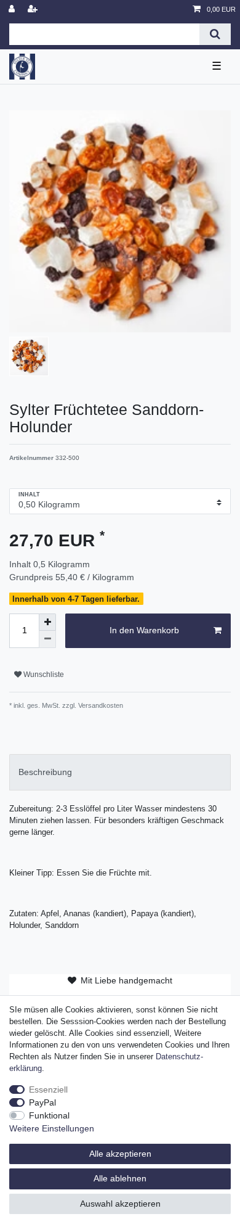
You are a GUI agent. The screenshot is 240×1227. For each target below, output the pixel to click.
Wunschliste (43, 674)
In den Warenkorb (144, 630)
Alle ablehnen (120, 1178)
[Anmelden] (13, 9)
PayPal (42, 1102)
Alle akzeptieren (120, 1154)
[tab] (120, 772)
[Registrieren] (33, 9)
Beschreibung (45, 772)
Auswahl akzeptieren (120, 1204)
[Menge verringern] (47, 639)
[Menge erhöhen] (47, 622)
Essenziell (48, 1089)
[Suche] (215, 34)
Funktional (49, 1115)
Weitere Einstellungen (51, 1128)
